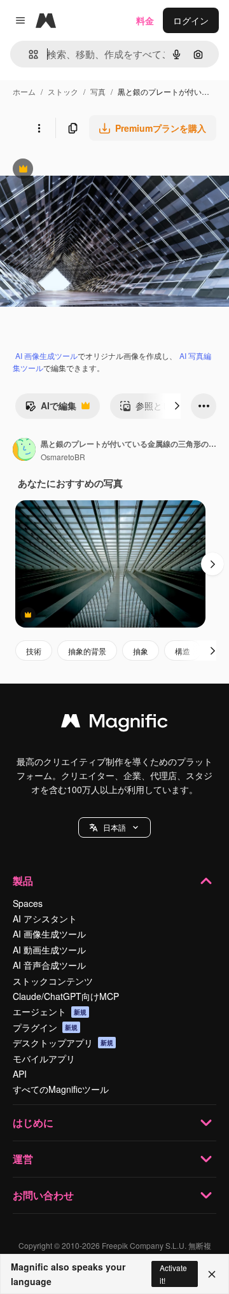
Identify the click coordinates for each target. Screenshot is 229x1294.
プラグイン (45, 1027)
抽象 (140, 650)
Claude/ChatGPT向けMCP (66, 996)
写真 (98, 91)
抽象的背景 (87, 650)
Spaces (28, 903)
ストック (63, 91)
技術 (33, 650)
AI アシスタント (45, 918)
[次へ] (176, 406)
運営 (23, 1158)
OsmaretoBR (63, 456)
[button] (114, 827)
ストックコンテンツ (53, 980)
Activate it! (173, 1273)
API (20, 1073)
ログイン (191, 20)
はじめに (33, 1122)
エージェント (50, 1011)
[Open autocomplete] (28, 54)
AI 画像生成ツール (46, 355)
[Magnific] (114, 723)
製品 (23, 880)
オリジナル (87, 170)
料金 (145, 20)
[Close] (211, 1274)
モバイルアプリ (44, 1058)
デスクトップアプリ (63, 1042)
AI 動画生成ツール (49, 949)
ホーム (24, 91)
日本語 (114, 827)
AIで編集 (50, 408)
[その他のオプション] (39, 128)
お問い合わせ (43, 1195)
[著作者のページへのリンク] (24, 450)
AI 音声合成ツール (49, 965)
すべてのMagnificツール (61, 1089)
